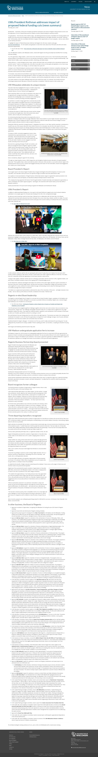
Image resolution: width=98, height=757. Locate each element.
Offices (10, 743)
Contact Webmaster (56, 755)
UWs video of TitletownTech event (22, 203)
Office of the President (13, 742)
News (87, 7)
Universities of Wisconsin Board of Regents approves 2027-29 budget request (80, 36)
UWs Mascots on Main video (20, 241)
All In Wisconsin (12, 736)
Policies (80, 1)
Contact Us (11, 747)
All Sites (10, 749)
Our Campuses (12, 738)
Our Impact (73, 1)
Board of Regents (12, 740)
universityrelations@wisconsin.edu (79, 747)
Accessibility (45, 755)
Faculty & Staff (88, 1)
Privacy (49, 755)
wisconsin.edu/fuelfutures (14, 44)
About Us (66, 1)
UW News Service (58, 12)
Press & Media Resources (42, 12)
